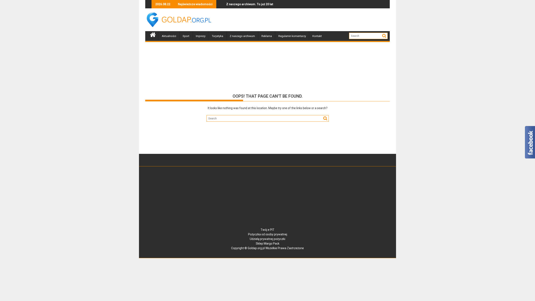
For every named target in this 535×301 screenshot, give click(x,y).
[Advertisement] (314, 19)
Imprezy (200, 36)
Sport (186, 36)
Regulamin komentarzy (292, 36)
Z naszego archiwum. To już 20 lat (241, 4)
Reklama (266, 36)
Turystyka (217, 36)
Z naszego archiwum (242, 36)
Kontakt (317, 36)
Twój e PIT (267, 229)
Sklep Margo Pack (267, 243)
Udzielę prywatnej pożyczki (267, 239)
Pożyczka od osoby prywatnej (267, 234)
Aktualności (169, 36)
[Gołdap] (152, 34)
